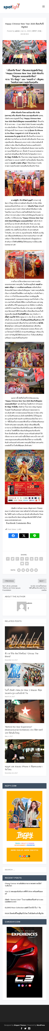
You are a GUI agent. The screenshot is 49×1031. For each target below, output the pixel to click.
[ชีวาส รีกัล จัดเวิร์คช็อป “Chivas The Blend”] (24, 638)
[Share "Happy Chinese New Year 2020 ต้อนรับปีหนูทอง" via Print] (26, 563)
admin (17, 31)
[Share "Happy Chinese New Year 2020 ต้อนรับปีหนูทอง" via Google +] (17, 558)
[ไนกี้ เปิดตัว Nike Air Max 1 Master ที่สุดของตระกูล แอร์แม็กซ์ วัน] (24, 674)
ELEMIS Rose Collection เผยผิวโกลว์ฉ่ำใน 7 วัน (23, 908)
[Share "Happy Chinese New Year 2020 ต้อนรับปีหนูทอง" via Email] (22, 563)
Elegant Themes (20, 1025)
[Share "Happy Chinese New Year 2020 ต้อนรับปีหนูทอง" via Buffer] (36, 558)
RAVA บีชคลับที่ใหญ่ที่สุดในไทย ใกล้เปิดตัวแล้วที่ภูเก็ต (24, 913)
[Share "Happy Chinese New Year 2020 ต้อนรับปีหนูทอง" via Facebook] (7, 558)
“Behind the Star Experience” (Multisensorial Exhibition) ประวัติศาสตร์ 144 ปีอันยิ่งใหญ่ (24, 730)
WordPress (41, 1025)
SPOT (34, 31)
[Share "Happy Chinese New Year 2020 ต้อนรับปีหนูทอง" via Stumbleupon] (41, 558)
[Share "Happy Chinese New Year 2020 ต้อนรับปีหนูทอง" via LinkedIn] (31, 558)
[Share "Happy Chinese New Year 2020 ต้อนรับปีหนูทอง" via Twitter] (12, 558)
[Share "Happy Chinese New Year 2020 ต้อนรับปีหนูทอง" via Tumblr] (22, 558)
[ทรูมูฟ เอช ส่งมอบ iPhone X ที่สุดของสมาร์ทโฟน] (24, 751)
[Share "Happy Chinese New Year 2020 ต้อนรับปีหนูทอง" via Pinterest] (26, 558)
